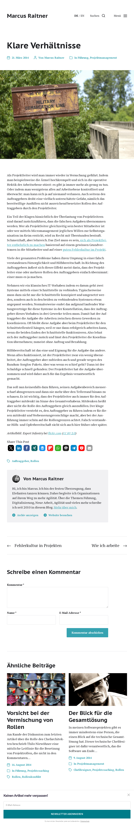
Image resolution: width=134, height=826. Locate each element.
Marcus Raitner (27, 15)
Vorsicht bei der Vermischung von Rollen (30, 719)
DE (76, 16)
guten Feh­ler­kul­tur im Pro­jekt (84, 249)
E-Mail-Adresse (70, 612)
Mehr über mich (65, 507)
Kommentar (15, 584)
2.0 (69, 433)
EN (82, 16)
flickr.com (54, 433)
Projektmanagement (103, 57)
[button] (97, 16)
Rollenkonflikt (31, 776)
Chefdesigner (82, 770)
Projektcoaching (38, 770)
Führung (83, 57)
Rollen (34, 461)
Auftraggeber (20, 461)
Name (11, 612)
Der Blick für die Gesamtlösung (90, 716)
